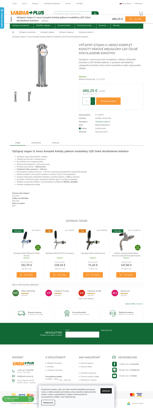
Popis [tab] (17, 143)
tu (74, 397)
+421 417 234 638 (25, 370)
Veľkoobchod (127, 357)
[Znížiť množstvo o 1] (93, 103)
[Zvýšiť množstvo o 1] (93, 99)
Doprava (35, 3)
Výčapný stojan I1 (102, 121)
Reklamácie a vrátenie (89, 380)
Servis (24, 3)
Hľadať (95, 13)
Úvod (14, 3)
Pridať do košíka (108, 101)
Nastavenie (48, 402)
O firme (68, 3)
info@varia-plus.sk (25, 376)
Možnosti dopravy (87, 363)
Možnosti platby (86, 367)
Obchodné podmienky (52, 3)
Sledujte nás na (129, 364)
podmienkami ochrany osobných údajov (101, 339)
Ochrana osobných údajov (90, 376)
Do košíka (137, 19)
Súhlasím (106, 391)
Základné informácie (54, 363)
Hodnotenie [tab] (36, 143)
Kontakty (79, 3)
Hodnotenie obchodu (54, 370)
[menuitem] (22, 25)
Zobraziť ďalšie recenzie (133, 304)
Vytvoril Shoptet (137, 403)
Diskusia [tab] (55, 143)
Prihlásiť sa (106, 330)
